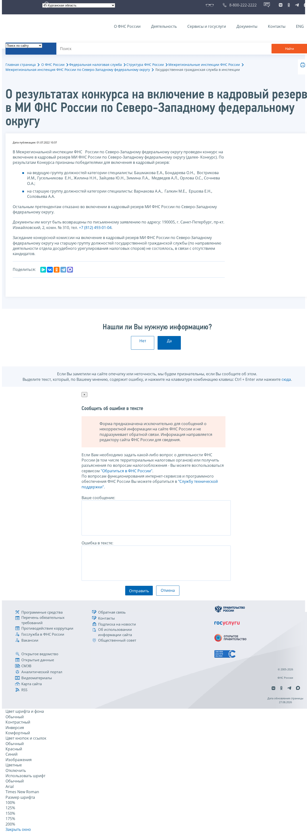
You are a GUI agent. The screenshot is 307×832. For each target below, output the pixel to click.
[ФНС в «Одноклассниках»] (288, 5)
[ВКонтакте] (50, 270)
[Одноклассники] (56, 270)
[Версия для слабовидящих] (211, 5)
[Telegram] (63, 270)
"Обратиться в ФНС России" (126, 470)
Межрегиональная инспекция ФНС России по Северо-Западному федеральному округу (78, 69)
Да (169, 340)
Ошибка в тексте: (97, 543)
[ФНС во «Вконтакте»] (280, 5)
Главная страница (21, 64)
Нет (142, 340)
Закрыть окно (18, 829)
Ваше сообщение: (98, 497)
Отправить (139, 590)
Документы (246, 26)
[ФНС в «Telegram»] (297, 5)
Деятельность (164, 26)
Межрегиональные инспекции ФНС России (204, 64)
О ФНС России (127, 26)
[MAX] (70, 270)
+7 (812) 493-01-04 (95, 227)
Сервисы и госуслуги (206, 26)
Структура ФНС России (145, 64)
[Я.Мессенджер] (43, 270)
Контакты (276, 26)
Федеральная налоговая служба (95, 64)
